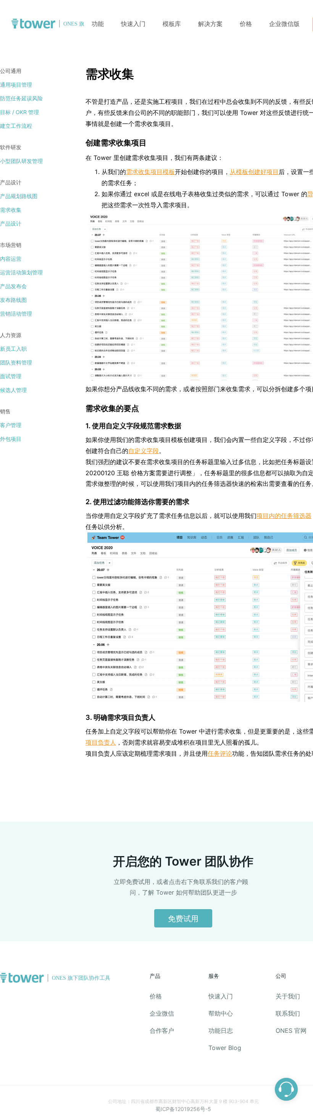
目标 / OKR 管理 (19, 112)
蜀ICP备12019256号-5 (183, 1109)
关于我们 (288, 996)
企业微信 (162, 1013)
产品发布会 (13, 286)
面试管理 (10, 376)
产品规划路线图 (18, 196)
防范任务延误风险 (21, 98)
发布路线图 (13, 300)
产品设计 (10, 223)
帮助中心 (220, 1013)
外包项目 (10, 438)
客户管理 (10, 425)
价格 (247, 23)
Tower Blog (224, 1047)
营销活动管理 (16, 313)
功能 (98, 23)
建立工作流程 (16, 126)
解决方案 (210, 23)
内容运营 (10, 258)
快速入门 (133, 23)
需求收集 (10, 209)
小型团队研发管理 (21, 161)
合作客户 (162, 1030)
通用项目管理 (16, 84)
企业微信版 (284, 23)
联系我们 (288, 1013)
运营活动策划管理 (21, 272)
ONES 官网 (291, 1030)
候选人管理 (13, 390)
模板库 (172, 23)
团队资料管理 (16, 362)
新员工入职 (13, 348)
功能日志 (220, 1030)
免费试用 (183, 918)
